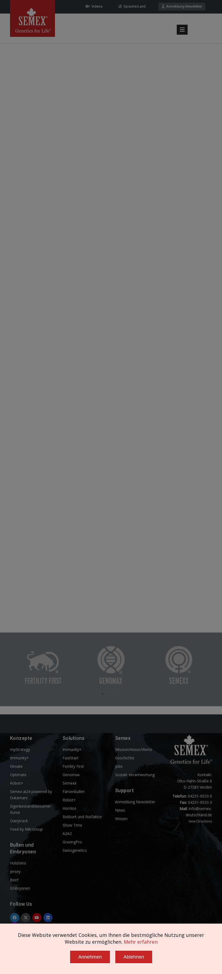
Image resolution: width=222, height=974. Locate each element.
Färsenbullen (74, 791)
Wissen (121, 818)
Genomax (71, 774)
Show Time (72, 825)
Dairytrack (19, 820)
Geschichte (124, 757)
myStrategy (20, 749)
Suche (196, 17)
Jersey (15, 871)
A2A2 (67, 833)
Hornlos (69, 808)
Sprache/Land (134, 6)
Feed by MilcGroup (26, 829)
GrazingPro (72, 841)
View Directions (200, 821)
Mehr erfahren (141, 941)
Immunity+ (19, 757)
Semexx (69, 783)
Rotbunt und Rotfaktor (82, 816)
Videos (96, 6)
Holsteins (18, 863)
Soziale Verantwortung (135, 774)
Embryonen (20, 888)
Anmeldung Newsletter (183, 6)
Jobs (119, 766)
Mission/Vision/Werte (133, 749)
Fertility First (73, 766)
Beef (14, 879)
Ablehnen (133, 957)
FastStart (71, 757)
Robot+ (16, 783)
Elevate (16, 766)
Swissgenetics (75, 850)
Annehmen (90, 957)
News (120, 810)
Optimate (18, 774)
